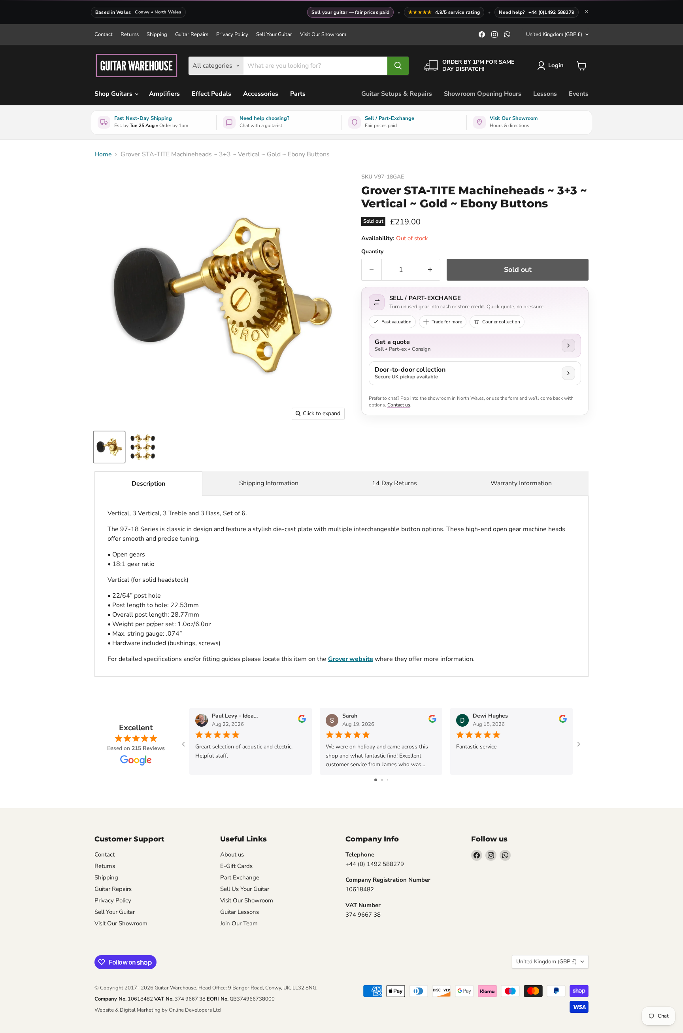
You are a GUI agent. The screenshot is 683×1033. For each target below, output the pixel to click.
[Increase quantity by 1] (430, 270)
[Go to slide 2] (382, 780)
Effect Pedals (211, 93)
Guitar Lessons (239, 912)
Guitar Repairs (191, 35)
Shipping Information (268, 483)
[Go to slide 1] (375, 780)
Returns (130, 35)
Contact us (398, 405)
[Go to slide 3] (387, 779)
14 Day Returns (394, 483)
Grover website (350, 659)
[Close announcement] (586, 12)
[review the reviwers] (302, 721)
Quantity (372, 252)
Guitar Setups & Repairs (396, 93)
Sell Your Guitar (274, 35)
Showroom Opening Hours (482, 93)
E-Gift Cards (236, 866)
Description (148, 483)
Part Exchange (239, 877)
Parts (298, 93)
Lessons (545, 93)
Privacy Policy (232, 35)
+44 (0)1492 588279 (551, 12)
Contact (103, 35)
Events (579, 93)
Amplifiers (164, 93)
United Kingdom (554, 34)
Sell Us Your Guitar (244, 889)
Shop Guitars (114, 93)
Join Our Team (239, 923)
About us (232, 854)
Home (103, 154)
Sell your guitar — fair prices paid (350, 12)
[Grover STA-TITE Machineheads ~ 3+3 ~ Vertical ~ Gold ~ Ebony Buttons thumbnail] (109, 447)
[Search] (398, 66)
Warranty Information (521, 483)
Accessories (260, 93)
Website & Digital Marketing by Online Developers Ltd (157, 1010)
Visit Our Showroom (323, 35)
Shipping (157, 35)
